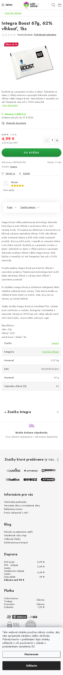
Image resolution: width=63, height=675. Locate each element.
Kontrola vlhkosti (50, 351)
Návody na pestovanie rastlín (18, 532)
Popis (10, 207)
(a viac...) (51, 460)
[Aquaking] (13, 471)
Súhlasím (31, 666)
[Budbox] (14, 479)
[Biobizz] (32, 479)
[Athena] (31, 471)
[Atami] (49, 479)
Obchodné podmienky (15, 502)
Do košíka (31, 152)
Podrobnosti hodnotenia (45, 34)
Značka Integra (27, 207)
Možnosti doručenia (16, 123)
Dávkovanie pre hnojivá (16, 542)
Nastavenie (31, 654)
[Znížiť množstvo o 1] (47, 140)
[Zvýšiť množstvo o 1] (57, 140)
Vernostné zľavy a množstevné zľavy (22, 505)
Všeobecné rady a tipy (15, 535)
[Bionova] (49, 471)
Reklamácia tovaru (13, 509)
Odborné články (12, 539)
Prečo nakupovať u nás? (16, 513)
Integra (13, 166)
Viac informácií (10, 105)
